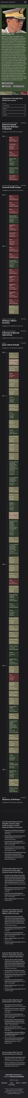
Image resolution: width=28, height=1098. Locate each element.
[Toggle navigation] (25, 2)
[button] (23, 123)
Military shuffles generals (10, 898)
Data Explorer (4, 6)
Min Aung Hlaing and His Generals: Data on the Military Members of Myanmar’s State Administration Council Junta (14, 1021)
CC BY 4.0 (14, 1092)
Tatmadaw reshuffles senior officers (13, 942)
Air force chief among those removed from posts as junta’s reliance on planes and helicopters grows (14, 1039)
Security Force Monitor (17, 1076)
